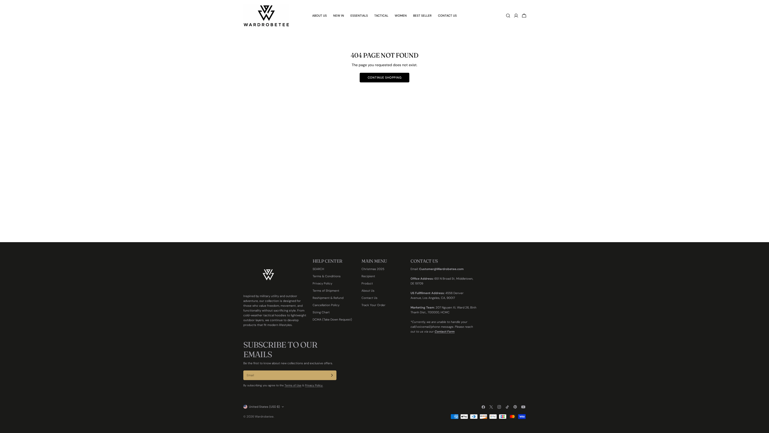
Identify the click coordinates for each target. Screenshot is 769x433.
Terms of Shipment (326, 291)
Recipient (368, 276)
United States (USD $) (264, 407)
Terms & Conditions (327, 276)
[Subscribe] (332, 375)
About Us (367, 291)
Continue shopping (385, 78)
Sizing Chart (321, 312)
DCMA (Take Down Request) (332, 320)
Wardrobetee (264, 417)
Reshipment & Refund (328, 298)
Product (367, 283)
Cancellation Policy (326, 305)
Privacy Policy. (314, 385)
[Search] (508, 16)
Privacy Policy (322, 283)
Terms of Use (293, 385)
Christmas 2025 (372, 269)
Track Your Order (373, 305)
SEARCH (318, 269)
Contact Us (369, 298)
